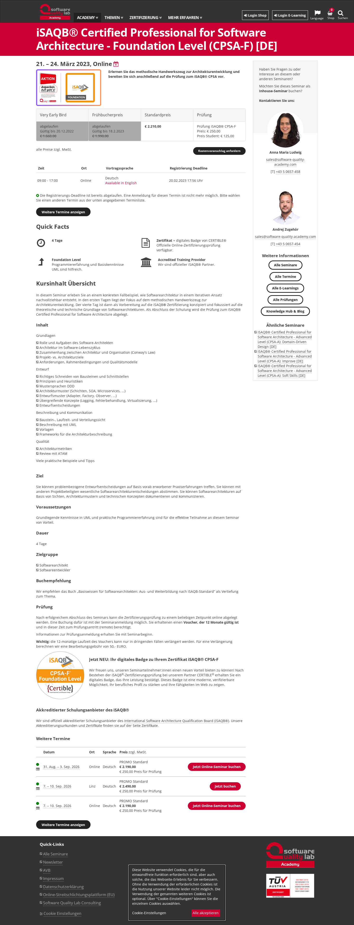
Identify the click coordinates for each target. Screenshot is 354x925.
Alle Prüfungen (285, 299)
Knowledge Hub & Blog (285, 311)
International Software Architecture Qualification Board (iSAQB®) (176, 720)
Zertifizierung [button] (144, 17)
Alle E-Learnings (285, 288)
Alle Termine (285, 276)
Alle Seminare (285, 265)
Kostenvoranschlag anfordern (219, 151)
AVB (46, 870)
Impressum (53, 878)
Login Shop (257, 15)
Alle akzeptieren (206, 913)
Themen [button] (113, 17)
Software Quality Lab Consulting (72, 902)
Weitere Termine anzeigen (63, 212)
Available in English (121, 183)
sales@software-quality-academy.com (285, 162)
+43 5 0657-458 (288, 171)
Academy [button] (86, 17)
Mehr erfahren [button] (184, 17)
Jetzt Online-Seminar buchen (217, 766)
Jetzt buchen (225, 786)
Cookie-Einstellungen (149, 913)
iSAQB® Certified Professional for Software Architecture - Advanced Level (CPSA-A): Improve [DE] (285, 356)
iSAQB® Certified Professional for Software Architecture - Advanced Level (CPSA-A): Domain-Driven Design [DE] (285, 339)
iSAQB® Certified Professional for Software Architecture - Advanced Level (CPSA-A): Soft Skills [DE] (285, 371)
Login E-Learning (291, 15)
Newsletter (53, 862)
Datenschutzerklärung (63, 886)
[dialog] (177, 892)
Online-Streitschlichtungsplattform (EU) (79, 894)
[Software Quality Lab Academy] (290, 855)
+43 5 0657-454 (288, 243)
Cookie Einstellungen (62, 913)
